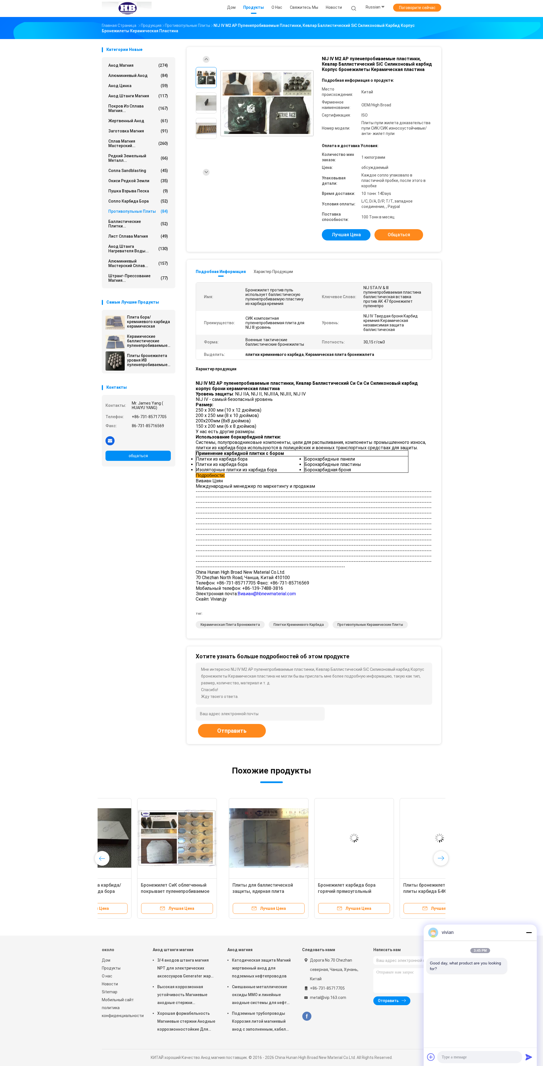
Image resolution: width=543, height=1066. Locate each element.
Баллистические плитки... (138, 223)
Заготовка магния (138, 131)
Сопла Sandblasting (138, 170)
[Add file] (431, 1057)
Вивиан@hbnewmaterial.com (267, 593)
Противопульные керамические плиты (370, 625)
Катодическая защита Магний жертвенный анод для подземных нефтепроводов (261, 968)
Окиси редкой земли (138, 181)
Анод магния (138, 65)
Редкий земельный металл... (138, 158)
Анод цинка (138, 85)
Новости (110, 984)
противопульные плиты (138, 211)
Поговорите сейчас (417, 7)
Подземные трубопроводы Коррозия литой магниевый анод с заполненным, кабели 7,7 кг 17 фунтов (260, 1022)
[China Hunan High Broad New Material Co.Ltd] (127, 8)
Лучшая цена (346, 234)
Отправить (232, 730)
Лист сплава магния (138, 236)
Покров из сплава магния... (138, 108)
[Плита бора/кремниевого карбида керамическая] (115, 322)
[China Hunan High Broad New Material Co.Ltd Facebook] (306, 1016)
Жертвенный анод (138, 121)
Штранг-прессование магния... (138, 278)
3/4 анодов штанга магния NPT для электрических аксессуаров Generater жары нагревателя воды (185, 969)
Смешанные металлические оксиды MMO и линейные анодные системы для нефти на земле (260, 996)
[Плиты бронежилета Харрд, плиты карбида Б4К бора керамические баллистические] (312, 838)
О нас (107, 976)
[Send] (528, 1057)
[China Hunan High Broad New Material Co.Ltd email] (110, 440)
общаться (138, 456)
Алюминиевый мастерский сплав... (138, 263)
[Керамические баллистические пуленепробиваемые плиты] (115, 341)
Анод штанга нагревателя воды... (138, 248)
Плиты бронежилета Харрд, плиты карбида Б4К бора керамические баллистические (309, 891)
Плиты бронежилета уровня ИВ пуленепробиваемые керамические (147, 360)
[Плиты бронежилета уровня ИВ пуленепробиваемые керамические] (115, 361)
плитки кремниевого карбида (298, 625)
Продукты (111, 968)
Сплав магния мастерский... (138, 143)
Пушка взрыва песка (138, 191)
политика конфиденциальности (121, 1011)
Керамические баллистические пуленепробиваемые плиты (147, 341)
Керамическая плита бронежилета (230, 625)
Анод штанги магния (138, 96)
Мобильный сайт (118, 1000)
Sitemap (109, 992)
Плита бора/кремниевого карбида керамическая (148, 321)
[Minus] (528, 932)
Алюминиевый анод (138, 75)
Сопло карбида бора (138, 201)
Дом (106, 960)
